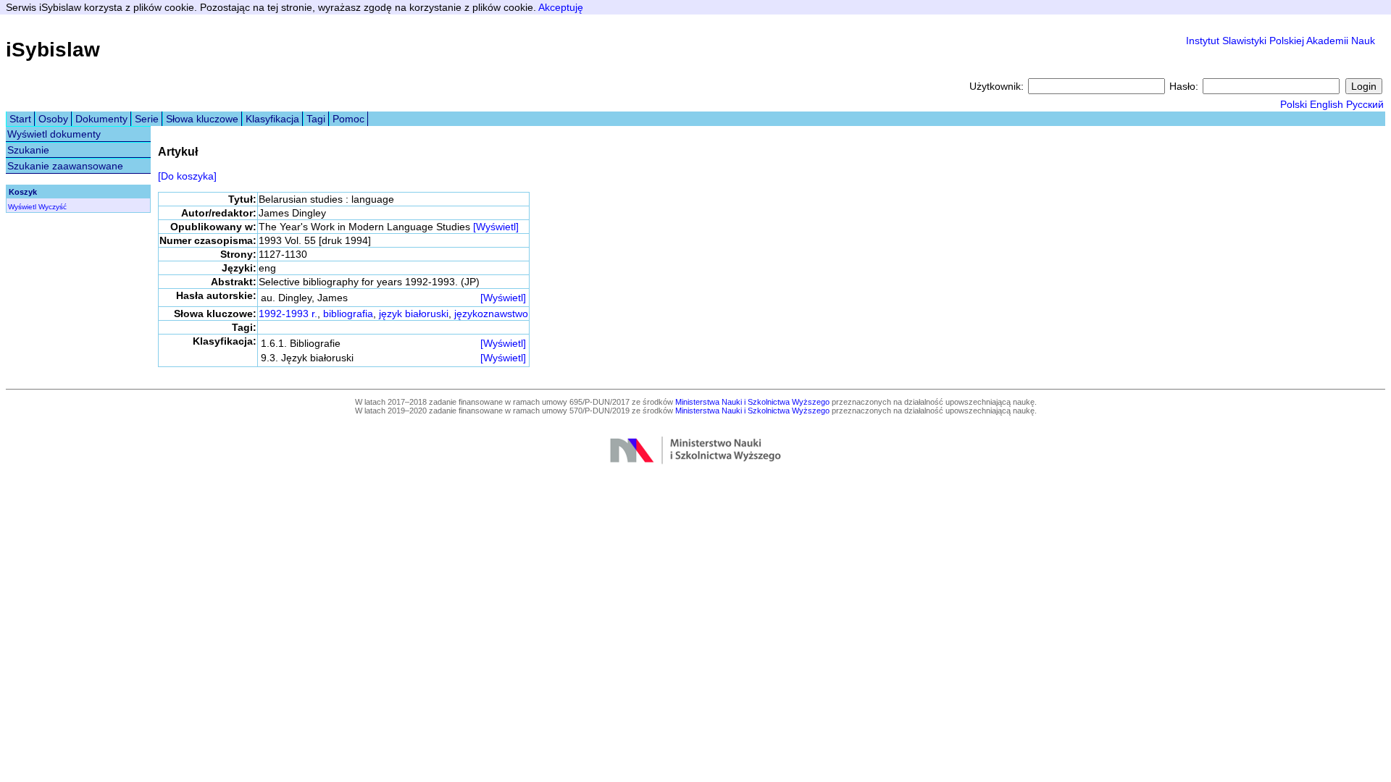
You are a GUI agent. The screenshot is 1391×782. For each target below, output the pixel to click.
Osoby (53, 119)
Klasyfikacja (272, 119)
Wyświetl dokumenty (54, 134)
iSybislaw (53, 49)
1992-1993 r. (288, 313)
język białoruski (413, 313)
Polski (1293, 104)
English (1326, 104)
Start (20, 119)
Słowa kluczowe (202, 119)
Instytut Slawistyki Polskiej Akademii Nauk (1280, 40)
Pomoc (348, 119)
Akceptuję (560, 7)
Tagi (315, 119)
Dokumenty (101, 119)
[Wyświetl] (496, 226)
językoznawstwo (491, 313)
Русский (1365, 104)
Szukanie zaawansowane (65, 166)
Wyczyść (52, 207)
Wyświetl (22, 207)
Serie (147, 119)
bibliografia (348, 313)
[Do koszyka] (187, 176)
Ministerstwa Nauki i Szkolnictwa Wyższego (752, 402)
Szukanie (28, 150)
